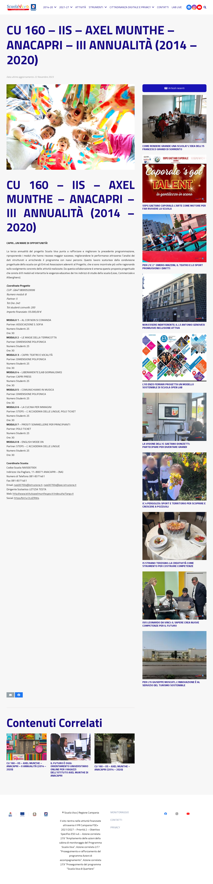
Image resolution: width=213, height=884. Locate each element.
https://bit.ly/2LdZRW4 (26, 498)
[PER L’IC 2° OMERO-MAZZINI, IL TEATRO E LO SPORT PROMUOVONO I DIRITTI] (174, 216)
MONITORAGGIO (119, 812)
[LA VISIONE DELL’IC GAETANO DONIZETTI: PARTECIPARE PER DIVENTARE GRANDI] (174, 395)
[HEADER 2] (22, 7)
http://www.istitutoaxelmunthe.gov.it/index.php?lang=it (43, 494)
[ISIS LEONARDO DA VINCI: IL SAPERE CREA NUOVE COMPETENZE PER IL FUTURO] (174, 574)
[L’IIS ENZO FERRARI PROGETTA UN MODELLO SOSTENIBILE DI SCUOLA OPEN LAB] (174, 335)
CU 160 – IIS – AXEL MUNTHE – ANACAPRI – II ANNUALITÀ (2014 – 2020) (26, 766)
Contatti (116, 820)
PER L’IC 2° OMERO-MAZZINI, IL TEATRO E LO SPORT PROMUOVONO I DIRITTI (172, 266)
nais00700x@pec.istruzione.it (60, 485)
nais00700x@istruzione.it (28, 485)
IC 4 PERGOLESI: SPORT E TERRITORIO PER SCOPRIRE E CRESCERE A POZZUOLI (174, 504)
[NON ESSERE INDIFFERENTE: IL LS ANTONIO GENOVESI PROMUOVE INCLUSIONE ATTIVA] (174, 276)
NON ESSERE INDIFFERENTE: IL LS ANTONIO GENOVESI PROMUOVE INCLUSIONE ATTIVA (173, 326)
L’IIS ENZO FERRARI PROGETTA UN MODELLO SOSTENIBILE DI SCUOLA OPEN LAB (168, 385)
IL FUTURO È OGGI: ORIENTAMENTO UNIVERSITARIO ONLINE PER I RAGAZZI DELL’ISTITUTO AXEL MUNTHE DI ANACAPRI (69, 769)
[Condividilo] (19, 694)
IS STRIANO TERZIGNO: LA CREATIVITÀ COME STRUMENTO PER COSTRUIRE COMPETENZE (168, 564)
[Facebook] (189, 7)
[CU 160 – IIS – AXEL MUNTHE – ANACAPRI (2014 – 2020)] (114, 736)
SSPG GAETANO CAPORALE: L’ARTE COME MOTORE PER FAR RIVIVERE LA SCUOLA (174, 207)
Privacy (115, 827)
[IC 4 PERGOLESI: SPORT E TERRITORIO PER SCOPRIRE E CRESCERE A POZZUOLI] (174, 454)
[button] (205, 7)
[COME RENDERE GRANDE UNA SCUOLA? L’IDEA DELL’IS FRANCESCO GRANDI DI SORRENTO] (174, 97)
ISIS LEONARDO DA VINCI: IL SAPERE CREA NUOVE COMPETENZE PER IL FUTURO (170, 624)
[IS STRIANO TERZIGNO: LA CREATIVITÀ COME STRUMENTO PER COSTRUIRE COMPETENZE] (174, 514)
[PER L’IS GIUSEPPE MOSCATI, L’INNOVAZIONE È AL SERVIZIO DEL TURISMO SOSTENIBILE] (174, 633)
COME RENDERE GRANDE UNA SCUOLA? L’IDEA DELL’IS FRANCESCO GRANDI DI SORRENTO (173, 147)
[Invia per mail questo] (10, 694)
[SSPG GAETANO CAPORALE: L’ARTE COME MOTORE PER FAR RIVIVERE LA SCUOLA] (174, 157)
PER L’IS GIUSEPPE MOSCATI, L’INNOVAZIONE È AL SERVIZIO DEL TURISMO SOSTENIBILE (171, 683)
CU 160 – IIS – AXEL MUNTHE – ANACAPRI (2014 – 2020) (112, 767)
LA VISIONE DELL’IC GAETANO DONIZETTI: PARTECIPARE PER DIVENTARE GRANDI (166, 445)
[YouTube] (199, 7)
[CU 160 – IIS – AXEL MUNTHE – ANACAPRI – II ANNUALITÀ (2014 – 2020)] (27, 736)
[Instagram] (194, 7)
